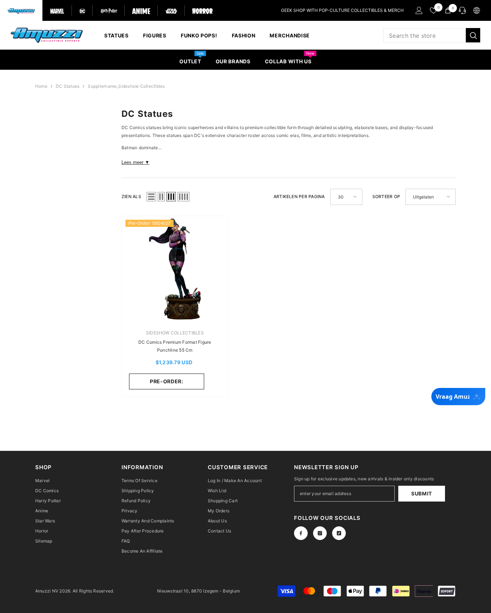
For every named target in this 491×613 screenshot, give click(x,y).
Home (41, 86)
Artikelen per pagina (299, 196)
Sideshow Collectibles (175, 332)
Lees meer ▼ (135, 162)
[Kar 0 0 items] (447, 10)
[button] (151, 196)
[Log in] (419, 10)
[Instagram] (320, 533)
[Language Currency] (476, 10)
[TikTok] (339, 533)
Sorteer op (386, 196)
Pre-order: (166, 381)
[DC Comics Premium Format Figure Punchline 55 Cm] (175, 269)
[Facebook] (301, 533)
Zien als (131, 196)
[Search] (431, 35)
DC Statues (67, 86)
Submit (421, 493)
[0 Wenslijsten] (433, 10)
